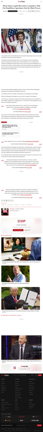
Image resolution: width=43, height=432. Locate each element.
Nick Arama (5, 11)
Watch (2, 385)
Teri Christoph (4, 263)
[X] (19, 375)
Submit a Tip (17, 407)
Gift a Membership (32, 404)
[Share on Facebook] (33, 11)
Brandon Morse (31, 388)
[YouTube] (25, 375)
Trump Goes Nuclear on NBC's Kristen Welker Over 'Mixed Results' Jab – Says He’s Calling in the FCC (21, 261)
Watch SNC (31, 407)
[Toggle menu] (2, 1)
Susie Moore (31, 385)
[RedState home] (5, 375)
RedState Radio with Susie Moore (6, 404)
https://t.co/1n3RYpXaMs (25, 194)
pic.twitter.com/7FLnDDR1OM (32, 141)
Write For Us (17, 409)
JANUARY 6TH (17, 204)
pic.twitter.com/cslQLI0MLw (24, 109)
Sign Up (39, 425)
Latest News (3, 383)
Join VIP (40, 375)
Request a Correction (19, 428)
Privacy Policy (9, 428)
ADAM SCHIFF (3, 204)
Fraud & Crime (17, 392)
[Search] (41, 1)
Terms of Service (3, 428)
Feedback (13, 428)
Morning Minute (3, 388)
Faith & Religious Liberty (19, 388)
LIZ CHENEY (23, 204)
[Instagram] (21, 375)
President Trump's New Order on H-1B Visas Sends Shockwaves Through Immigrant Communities (20, 310)
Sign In (32, 375)
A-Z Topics (17, 379)
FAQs (36, 375)
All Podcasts (3, 409)
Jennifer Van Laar (32, 383)
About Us (16, 402)
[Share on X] (28, 11)
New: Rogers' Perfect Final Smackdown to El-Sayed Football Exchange (15, 283)
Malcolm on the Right (4, 402)
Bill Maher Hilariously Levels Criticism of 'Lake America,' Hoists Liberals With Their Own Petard (21, 361)
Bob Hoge (30, 392)
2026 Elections (17, 381)
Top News (2, 381)
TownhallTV (3, 390)
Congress (16, 383)
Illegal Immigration (18, 394)
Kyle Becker (4, 312)
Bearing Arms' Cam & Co (5, 407)
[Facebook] (23, 375)
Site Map (24, 428)
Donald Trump (17, 385)
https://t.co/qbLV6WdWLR (31, 165)
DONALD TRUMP (10, 204)
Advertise (16, 404)
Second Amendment (18, 397)
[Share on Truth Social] (31, 11)
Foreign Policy (17, 390)
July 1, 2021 (28, 111)
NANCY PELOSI (29, 204)
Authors (2, 392)
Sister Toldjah (31, 394)
